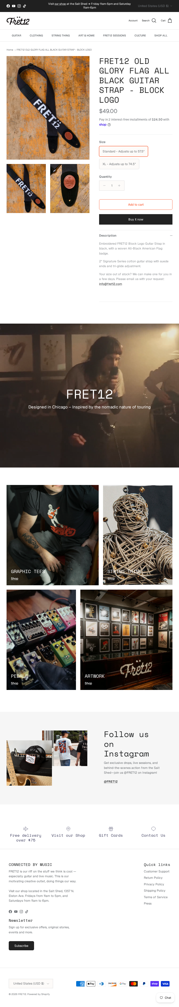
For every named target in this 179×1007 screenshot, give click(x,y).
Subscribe (21, 946)
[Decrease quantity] (103, 185)
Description (107, 235)
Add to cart (136, 205)
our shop (60, 4)
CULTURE (140, 35)
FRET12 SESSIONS (114, 35)
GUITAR (16, 35)
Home (10, 49)
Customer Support (156, 871)
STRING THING (61, 35)
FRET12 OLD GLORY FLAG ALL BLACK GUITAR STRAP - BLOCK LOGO (54, 49)
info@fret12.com (110, 284)
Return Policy (153, 878)
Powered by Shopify (38, 994)
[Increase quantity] (120, 185)
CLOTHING (36, 35)
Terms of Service (156, 897)
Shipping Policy (154, 891)
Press (147, 903)
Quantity (105, 177)
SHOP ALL (160, 35)
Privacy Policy (154, 884)
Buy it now (135, 219)
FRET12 (22, 994)
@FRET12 (111, 781)
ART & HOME (86, 35)
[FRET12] (18, 20)
